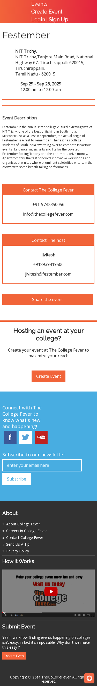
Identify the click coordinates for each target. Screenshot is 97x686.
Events (39, 4)
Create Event (48, 376)
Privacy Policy (17, 550)
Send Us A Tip (17, 544)
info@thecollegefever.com (48, 214)
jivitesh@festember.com (48, 274)
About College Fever (23, 524)
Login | (49, 19)
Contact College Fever (24, 537)
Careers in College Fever (26, 530)
